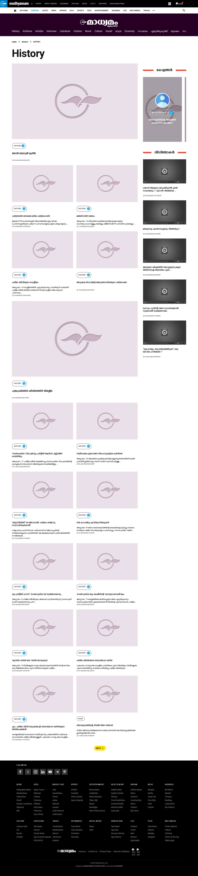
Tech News (152, 826)
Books (84, 4)
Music (91, 804)
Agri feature (116, 837)
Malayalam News (24, 790)
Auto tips (75, 837)
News (53, 10)
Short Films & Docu (97, 811)
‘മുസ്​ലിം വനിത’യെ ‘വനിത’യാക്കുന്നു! (30, 660)
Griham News (136, 790)
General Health (117, 804)
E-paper (38, 4)
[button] (3, 3)
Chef (150, 804)
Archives (27, 31)
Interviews (38, 807)
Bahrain (56, 804)
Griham (134, 785)
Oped (36, 785)
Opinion (62, 10)
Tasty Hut (152, 797)
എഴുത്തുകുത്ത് (159, 31)
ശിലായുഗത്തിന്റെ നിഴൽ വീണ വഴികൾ (95, 725)
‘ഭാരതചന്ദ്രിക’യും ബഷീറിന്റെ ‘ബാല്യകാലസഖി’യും (100, 594)
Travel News (58, 826)
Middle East (58, 785)
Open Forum (39, 790)
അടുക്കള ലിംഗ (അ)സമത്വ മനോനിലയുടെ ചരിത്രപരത (102, 282)
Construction (136, 800)
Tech (150, 821)
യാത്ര (118, 31)
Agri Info (114, 830)
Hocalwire (118, 866)
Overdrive (75, 833)
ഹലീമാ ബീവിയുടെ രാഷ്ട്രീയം (25, 282)
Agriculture (117, 821)
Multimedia (135, 10)
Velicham (75, 4)
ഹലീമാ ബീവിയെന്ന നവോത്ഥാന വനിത (94, 660)
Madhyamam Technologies (94, 866)
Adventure (57, 837)
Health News (117, 785)
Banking (168, 800)
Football (74, 793)
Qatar (55, 800)
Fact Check (38, 814)
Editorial (37, 793)
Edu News (38, 826)
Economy (130, 31)
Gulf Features (58, 811)
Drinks (150, 793)
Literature (65, 31)
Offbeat (37, 804)
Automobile (76, 821)
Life (125, 10)
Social (109, 31)
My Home (24, 10)
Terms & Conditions (121, 851)
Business (116, 10)
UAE (54, 790)
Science (151, 830)
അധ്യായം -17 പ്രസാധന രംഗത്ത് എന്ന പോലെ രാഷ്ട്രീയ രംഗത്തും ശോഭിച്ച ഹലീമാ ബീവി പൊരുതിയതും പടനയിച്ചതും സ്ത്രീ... (64, 157)
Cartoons (38, 811)
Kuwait (55, 807)
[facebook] (20, 772)
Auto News (75, 826)
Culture (98, 31)
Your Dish (152, 800)
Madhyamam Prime (117, 4)
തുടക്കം (175, 31)
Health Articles (117, 793)
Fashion (134, 826)
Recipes (151, 790)
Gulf (72, 10)
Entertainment (102, 10)
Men (132, 833)
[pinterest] (64, 772)
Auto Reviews (76, 830)
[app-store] (139, 852)
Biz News (169, 790)
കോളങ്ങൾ (165, 70)
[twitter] (28, 772)
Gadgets (151, 837)
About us (82, 851)
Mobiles (151, 833)
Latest (45, 10)
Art (18, 830)
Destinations (58, 830)
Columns (37, 800)
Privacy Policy (105, 851)
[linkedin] (42, 772)
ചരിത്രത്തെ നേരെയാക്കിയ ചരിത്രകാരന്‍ (31, 216)
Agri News (115, 826)
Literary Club (22, 826)
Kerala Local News (24, 804)
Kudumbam (64, 4)
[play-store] (134, 852)
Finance (168, 797)
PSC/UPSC (38, 840)
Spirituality (135, 840)
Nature (55, 833)
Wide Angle (169, 840)
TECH (89, 10)
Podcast (168, 833)
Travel (146, 10)
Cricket (74, 790)
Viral (91, 830)
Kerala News (22, 793)
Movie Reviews (95, 797)
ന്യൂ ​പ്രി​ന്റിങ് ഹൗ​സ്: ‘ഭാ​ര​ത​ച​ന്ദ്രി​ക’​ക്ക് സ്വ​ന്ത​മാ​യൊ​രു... (37, 594)
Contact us (92, 851)
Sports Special (77, 800)
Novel (88, 31)
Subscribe (103, 4)
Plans (133, 793)
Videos (168, 830)
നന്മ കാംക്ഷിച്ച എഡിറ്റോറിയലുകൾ (93, 522)
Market (168, 793)
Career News (39, 833)
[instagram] (35, 772)
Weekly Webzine (50, 4)
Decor (133, 804)
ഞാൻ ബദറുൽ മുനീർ (24, 153)
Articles (39, 31)
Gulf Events (57, 814)
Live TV (92, 4)
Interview (52, 31)
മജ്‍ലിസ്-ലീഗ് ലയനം (86, 216)
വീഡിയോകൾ (165, 152)
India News (21, 797)
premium (35, 10)
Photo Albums (171, 826)
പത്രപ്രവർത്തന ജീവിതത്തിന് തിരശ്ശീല (32, 391)
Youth (133, 830)
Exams (36, 830)
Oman (55, 797)
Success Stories (117, 833)
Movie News (94, 790)
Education (39, 821)
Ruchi (150, 785)
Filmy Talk (93, 800)
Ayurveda (115, 811)
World (19, 800)
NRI (18, 811)
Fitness (114, 797)
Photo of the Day (172, 837)
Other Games (76, 797)
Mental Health (117, 807)
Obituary (20, 807)
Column (78, 31)
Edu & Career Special (42, 837)
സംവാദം (143, 31)
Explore (56, 840)
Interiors (134, 797)
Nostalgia (93, 807)
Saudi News (57, 793)
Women (134, 837)
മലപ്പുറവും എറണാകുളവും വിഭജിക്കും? (161, 229)
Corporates (169, 804)
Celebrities (93, 793)
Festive (151, 807)
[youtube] (50, 772)
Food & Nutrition (118, 800)
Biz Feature (169, 807)
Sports (80, 10)
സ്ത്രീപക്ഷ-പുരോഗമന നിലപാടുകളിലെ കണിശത (100, 454)
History (16, 31)
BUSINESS (169, 785)
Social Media (95, 821)
